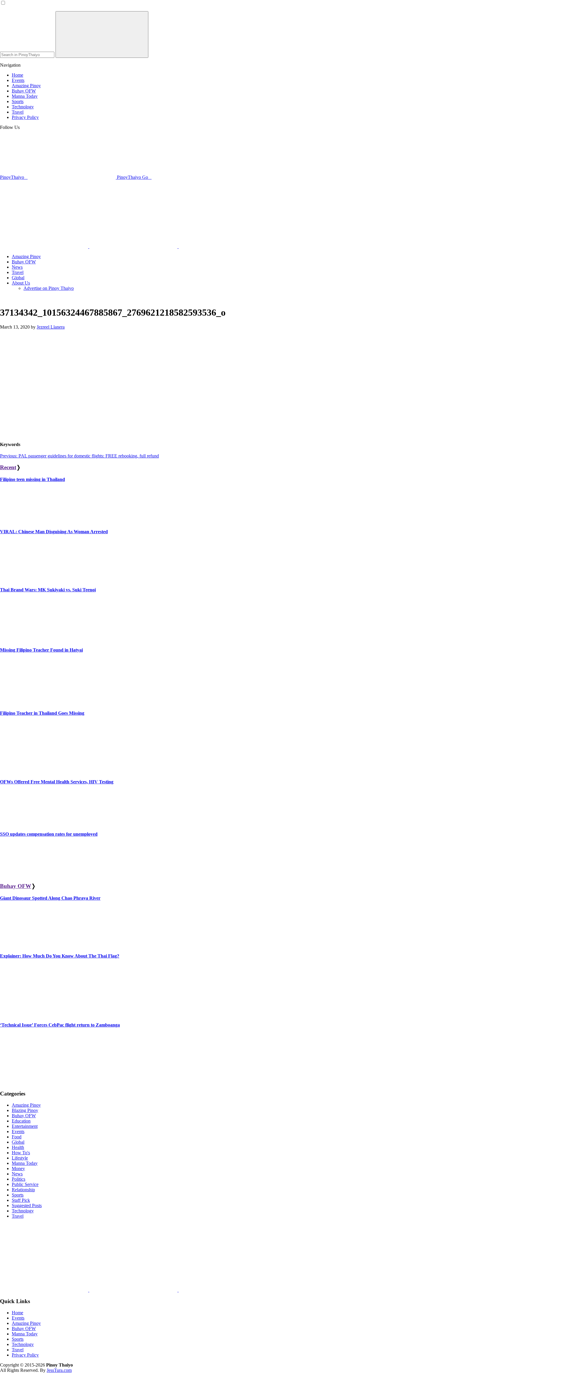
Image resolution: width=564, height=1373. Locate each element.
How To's (21, 1152)
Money (18, 1168)
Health (18, 1147)
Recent (8, 467)
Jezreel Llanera (51, 326)
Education (21, 1120)
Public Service (25, 1184)
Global (18, 1142)
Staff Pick (21, 1200)
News (17, 1173)
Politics (18, 1179)
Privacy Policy (25, 1354)
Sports (18, 1194)
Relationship (23, 1189)
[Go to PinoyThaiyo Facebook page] (134, 246)
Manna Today (25, 1163)
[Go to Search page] (44, 246)
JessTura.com (59, 1370)
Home (17, 1312)
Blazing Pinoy (25, 1110)
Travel (18, 1216)
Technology (23, 1210)
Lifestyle (20, 1157)
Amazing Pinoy (26, 1105)
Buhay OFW (15, 886)
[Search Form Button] (102, 34)
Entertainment (25, 1126)
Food (16, 1136)
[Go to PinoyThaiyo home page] (39, 196)
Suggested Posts (27, 1205)
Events (18, 1131)
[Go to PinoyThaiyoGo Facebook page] (223, 246)
